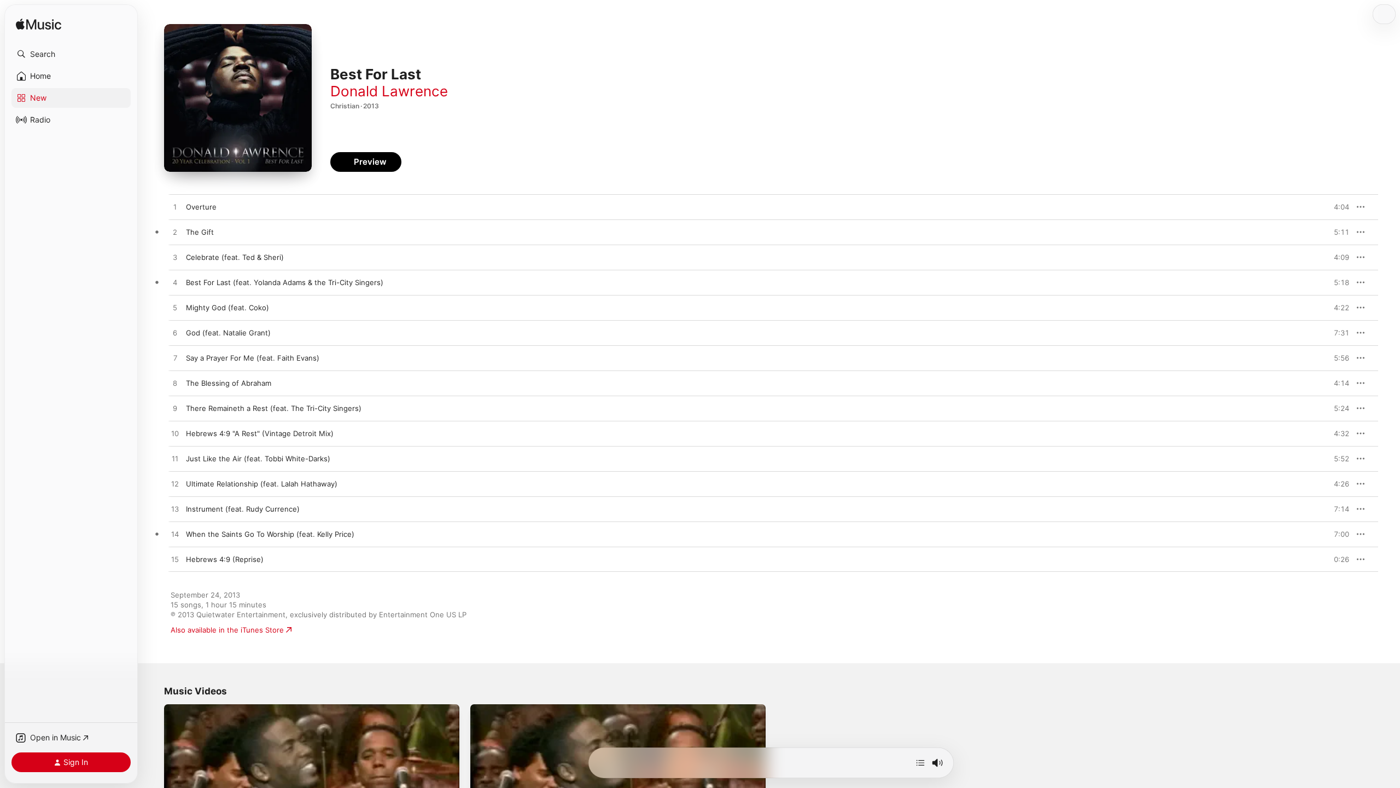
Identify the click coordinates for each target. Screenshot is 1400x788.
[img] (38, 25)
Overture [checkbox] (201, 206)
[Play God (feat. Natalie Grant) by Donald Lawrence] (175, 333)
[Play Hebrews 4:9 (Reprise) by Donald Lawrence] (175, 560)
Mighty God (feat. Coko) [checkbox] (227, 307)
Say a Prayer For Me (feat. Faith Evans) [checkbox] (252, 358)
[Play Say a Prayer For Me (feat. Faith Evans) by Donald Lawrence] (175, 358)
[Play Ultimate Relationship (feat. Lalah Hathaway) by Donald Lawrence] (175, 484)
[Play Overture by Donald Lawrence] (175, 207)
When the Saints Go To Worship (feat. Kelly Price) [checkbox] (270, 534)
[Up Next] (920, 762)
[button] (71, 54)
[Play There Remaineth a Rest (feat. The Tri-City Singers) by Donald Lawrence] (175, 409)
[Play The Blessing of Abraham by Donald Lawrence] (175, 384)
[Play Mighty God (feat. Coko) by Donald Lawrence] (175, 308)
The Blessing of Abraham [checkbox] (228, 383)
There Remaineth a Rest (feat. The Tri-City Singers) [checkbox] (273, 408)
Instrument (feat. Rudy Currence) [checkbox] (243, 509)
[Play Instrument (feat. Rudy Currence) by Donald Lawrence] (175, 509)
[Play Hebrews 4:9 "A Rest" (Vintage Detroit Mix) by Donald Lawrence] (175, 434)
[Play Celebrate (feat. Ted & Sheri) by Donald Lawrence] (175, 258)
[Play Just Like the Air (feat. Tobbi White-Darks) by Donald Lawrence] (175, 459)
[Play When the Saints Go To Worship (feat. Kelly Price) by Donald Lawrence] (175, 535)
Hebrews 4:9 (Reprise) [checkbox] (225, 559)
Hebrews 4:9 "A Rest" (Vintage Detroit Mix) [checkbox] (260, 433)
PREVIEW (1337, 207)
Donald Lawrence (389, 91)
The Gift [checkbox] (200, 232)
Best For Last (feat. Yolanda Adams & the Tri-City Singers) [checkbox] (284, 282)
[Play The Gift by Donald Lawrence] (175, 232)
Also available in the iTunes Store (227, 629)
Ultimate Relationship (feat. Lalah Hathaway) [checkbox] (261, 483)
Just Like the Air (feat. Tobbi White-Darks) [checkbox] (258, 458)
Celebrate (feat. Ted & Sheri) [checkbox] (235, 257)
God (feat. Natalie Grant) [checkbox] (228, 332)
